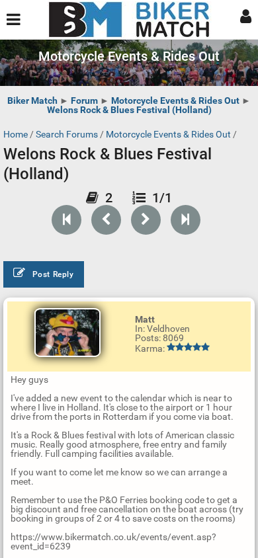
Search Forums (67, 134)
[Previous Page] (106, 220)
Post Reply (53, 274)
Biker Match (32, 100)
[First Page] (66, 220)
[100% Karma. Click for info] (188, 347)
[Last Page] (185, 220)
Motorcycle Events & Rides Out (175, 100)
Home (15, 134)
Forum (84, 100)
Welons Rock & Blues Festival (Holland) (129, 109)
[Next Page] (146, 220)
